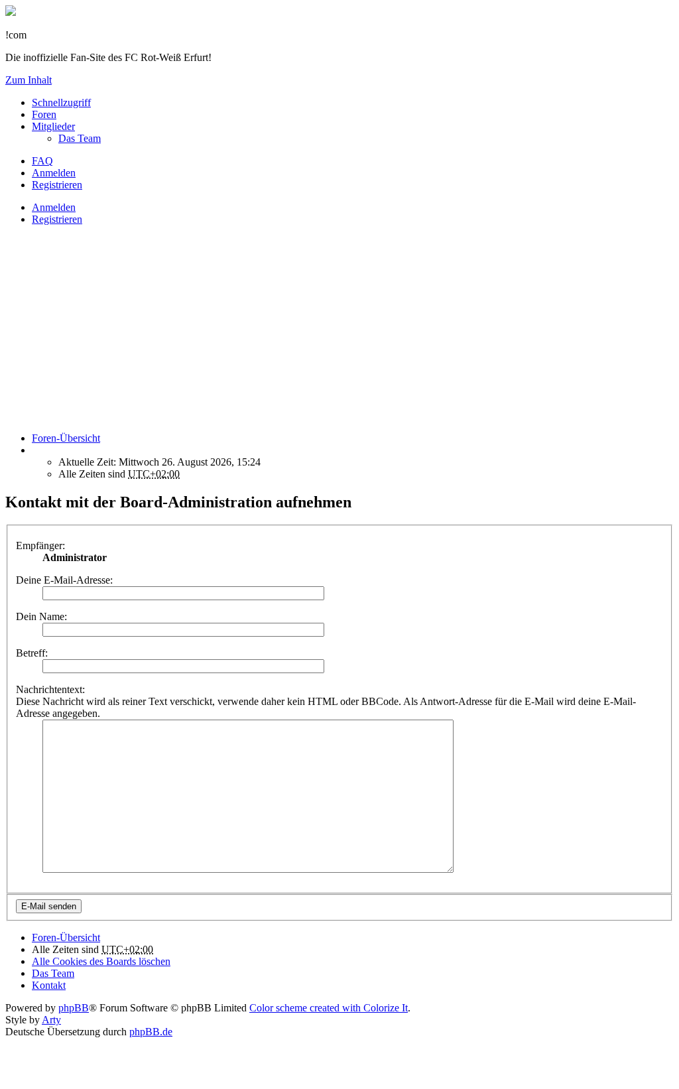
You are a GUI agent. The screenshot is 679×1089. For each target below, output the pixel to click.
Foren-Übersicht (66, 937)
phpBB (73, 1007)
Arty (51, 1019)
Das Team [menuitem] (79, 138)
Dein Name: (41, 616)
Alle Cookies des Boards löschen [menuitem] (101, 961)
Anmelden (54, 207)
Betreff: (32, 653)
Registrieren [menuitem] (57, 184)
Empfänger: (40, 545)
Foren (44, 114)
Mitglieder (53, 126)
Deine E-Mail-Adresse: (64, 580)
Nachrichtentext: (50, 689)
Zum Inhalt (28, 80)
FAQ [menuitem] (42, 160)
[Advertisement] (339, 329)
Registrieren (57, 219)
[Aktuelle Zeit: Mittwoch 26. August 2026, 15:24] (36, 450)
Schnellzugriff (61, 102)
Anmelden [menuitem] (54, 172)
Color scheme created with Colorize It (328, 1007)
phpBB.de (150, 1031)
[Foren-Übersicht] (10, 12)
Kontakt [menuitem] (49, 985)
